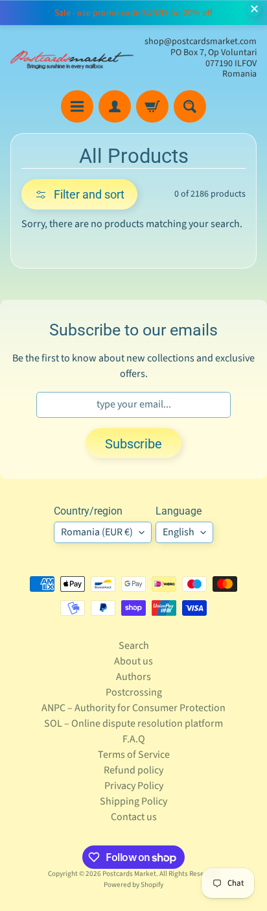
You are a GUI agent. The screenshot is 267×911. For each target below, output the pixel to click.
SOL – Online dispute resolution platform (133, 723)
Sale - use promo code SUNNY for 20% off (133, 12)
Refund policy (133, 770)
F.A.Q (133, 739)
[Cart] (152, 106)
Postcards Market (129, 874)
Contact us (134, 817)
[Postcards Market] (72, 58)
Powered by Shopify (133, 885)
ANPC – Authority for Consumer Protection (133, 708)
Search (134, 645)
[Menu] (77, 106)
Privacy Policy (133, 786)
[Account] (115, 106)
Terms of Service (134, 754)
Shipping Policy (133, 801)
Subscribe (133, 444)
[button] (79, 194)
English (178, 532)
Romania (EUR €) (97, 532)
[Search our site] (190, 106)
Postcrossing (134, 692)
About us (133, 661)
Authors (133, 677)
